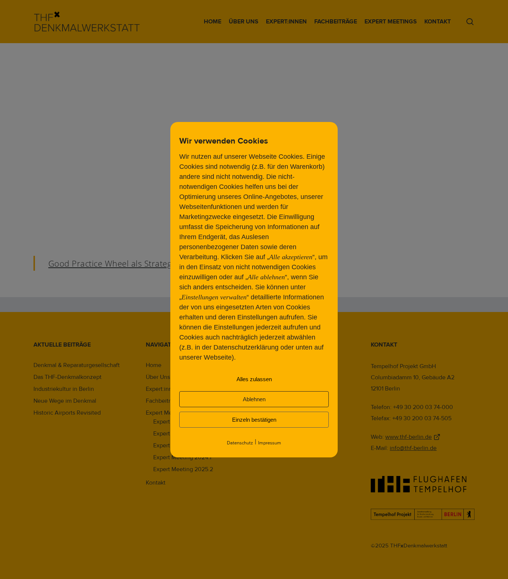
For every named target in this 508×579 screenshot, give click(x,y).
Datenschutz (240, 443)
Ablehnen (254, 399)
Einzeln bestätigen (254, 419)
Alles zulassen (254, 379)
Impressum (269, 443)
